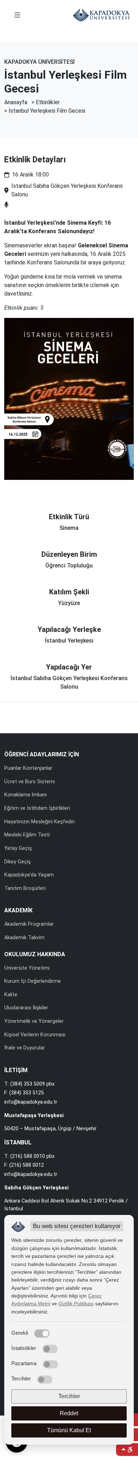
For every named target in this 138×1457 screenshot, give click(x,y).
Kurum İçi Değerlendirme (32, 981)
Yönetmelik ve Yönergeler (34, 1021)
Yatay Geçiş (18, 848)
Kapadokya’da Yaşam (29, 875)
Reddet (69, 1413)
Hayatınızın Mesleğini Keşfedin (39, 822)
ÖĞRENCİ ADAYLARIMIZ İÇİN (41, 754)
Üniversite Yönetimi (27, 968)
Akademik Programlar (29, 924)
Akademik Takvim (24, 938)
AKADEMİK (18, 910)
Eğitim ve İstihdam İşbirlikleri (37, 808)
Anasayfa (15, 102)
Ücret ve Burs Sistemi (29, 782)
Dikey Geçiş (17, 862)
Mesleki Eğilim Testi (27, 835)
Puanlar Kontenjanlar (28, 768)
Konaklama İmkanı (25, 795)
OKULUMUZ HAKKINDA (34, 954)
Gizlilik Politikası (76, 1303)
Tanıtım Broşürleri (25, 888)
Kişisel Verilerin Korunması (34, 1035)
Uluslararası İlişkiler (26, 1008)
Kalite (10, 995)
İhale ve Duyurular (24, 1048)
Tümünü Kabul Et (69, 1430)
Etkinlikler (48, 102)
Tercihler (69, 1396)
